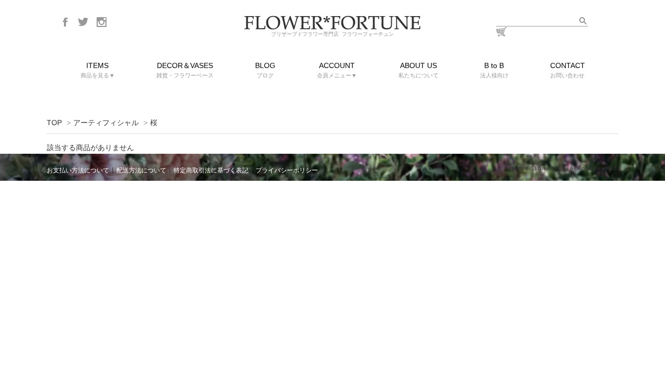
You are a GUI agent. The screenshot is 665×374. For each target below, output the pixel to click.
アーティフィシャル (106, 122)
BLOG (265, 69)
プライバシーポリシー (287, 170)
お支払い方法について (78, 170)
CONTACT (567, 69)
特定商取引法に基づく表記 (211, 170)
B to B (494, 69)
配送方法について (141, 170)
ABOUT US (418, 69)
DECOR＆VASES (185, 69)
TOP (54, 122)
